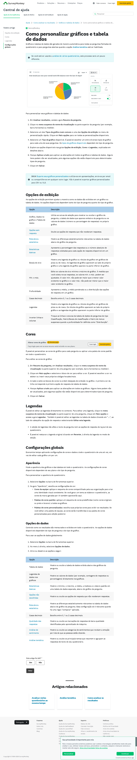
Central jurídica (108, 724)
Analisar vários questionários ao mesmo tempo (40, 700)
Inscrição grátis (125, 3)
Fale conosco (85, 729)
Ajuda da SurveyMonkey (67, 724)
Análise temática (36, 640)
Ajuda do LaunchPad (66, 729)
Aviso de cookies (101, 748)
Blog (38, 731)
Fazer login (111, 3)
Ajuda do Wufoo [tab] (29, 15)
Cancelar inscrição (87, 726)
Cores (7, 37)
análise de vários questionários (66, 56)
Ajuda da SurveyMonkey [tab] (12, 15)
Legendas (8, 41)
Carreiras (40, 729)
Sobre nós (40, 726)
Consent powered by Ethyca (123, 758)
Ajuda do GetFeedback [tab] (46, 15)
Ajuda (28, 23)
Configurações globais (10, 46)
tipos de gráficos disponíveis (74, 143)
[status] (70, 57)
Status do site (85, 724)
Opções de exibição (12, 33)
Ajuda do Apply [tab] (62, 15)
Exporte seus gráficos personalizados (52, 176)
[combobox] (21, 722)
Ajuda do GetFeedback (66, 726)
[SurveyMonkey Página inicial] (14, 3)
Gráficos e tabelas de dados (69, 23)
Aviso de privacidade (87, 748)
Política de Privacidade (110, 726)
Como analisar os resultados (44, 23)
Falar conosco (101, 3)
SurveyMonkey (41, 724)
